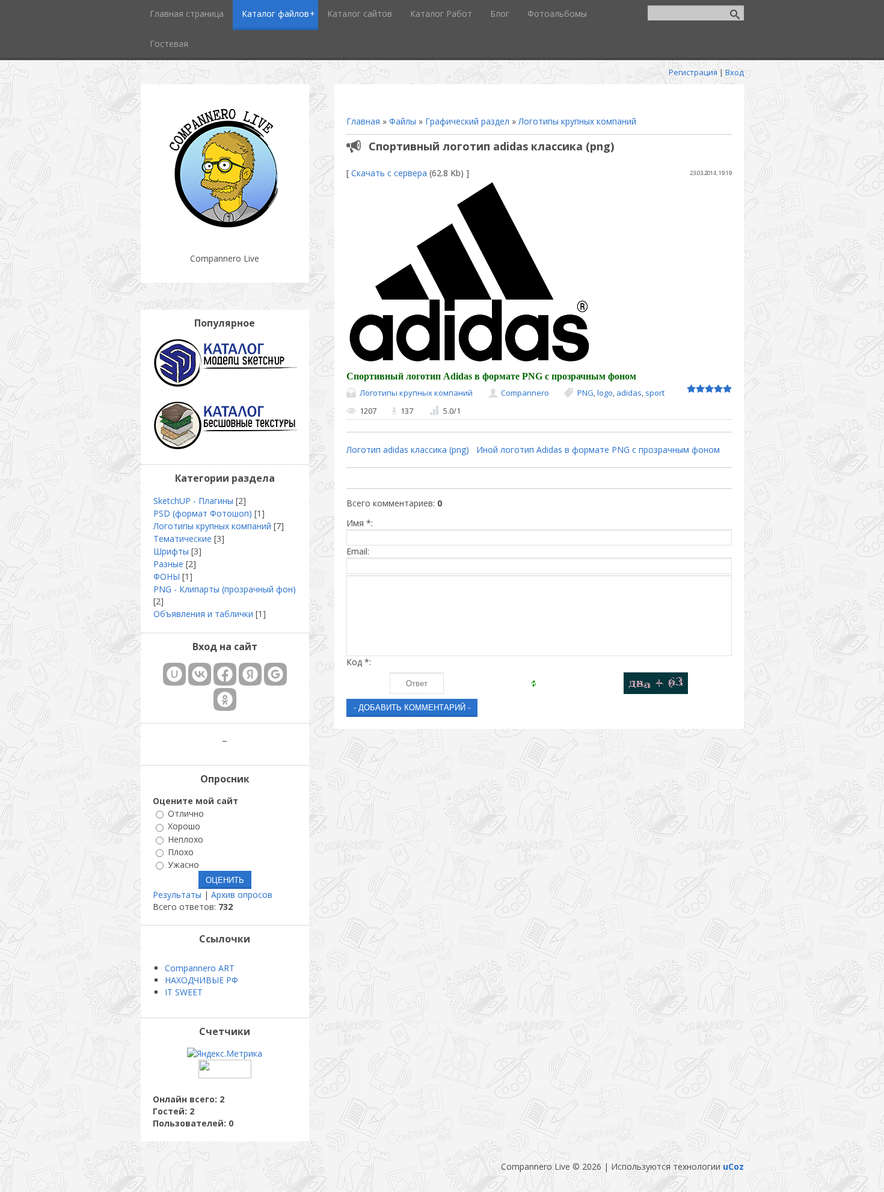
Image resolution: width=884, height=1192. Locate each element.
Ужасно (183, 864)
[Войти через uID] (174, 674)
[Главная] (225, 228)
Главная (363, 121)
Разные (168, 564)
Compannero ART (200, 968)
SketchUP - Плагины (193, 500)
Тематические (182, 538)
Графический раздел (467, 121)
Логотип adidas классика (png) (407, 449)
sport (655, 392)
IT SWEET (184, 992)
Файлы (402, 121)
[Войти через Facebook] (224, 674)
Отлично (186, 813)
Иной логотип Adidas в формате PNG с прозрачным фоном (598, 449)
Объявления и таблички (203, 613)
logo (605, 392)
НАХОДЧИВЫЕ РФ (201, 980)
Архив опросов (241, 894)
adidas (629, 392)
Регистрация (693, 72)
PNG (585, 392)
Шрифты (171, 551)
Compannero (525, 392)
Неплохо (185, 839)
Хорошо (184, 826)
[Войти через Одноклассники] (224, 699)
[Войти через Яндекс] (250, 674)
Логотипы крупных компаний (577, 121)
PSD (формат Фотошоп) (202, 513)
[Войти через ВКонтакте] (199, 674)
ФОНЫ (166, 576)
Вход (734, 72)
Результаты (177, 894)
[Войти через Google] (275, 674)
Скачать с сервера (389, 173)
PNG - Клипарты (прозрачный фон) (224, 589)
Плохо (181, 852)
